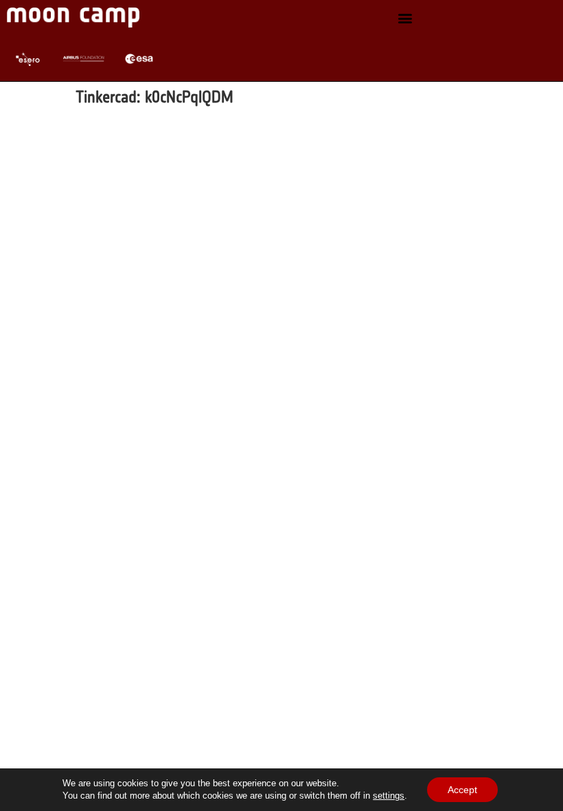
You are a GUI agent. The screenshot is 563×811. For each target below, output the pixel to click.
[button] (405, 17)
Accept (462, 789)
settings (388, 795)
